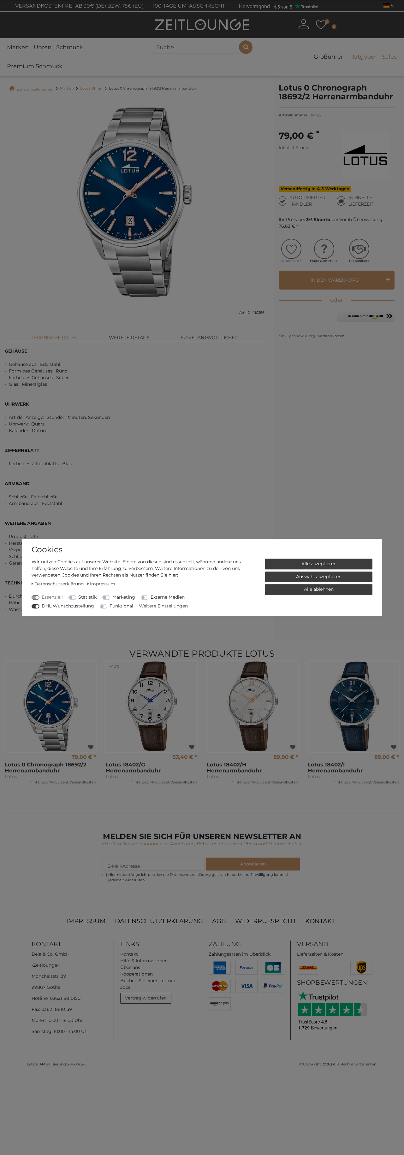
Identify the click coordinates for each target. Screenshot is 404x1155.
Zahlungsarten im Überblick (239, 954)
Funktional (121, 606)
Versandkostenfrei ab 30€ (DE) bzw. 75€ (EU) (79, 6)
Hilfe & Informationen (144, 961)
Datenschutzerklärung (159, 921)
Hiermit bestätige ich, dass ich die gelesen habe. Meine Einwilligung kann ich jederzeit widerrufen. (199, 877)
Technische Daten (55, 337)
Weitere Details (129, 337)
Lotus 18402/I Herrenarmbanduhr (335, 767)
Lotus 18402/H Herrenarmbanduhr (234, 767)
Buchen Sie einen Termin (147, 980)
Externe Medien (168, 597)
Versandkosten (331, 336)
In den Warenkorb (335, 280)
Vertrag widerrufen (146, 998)
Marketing (123, 597)
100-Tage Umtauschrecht (188, 6)
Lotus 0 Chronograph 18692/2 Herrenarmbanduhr (45, 767)
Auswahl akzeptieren (319, 576)
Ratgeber (363, 56)
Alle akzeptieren (318, 563)
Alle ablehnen (319, 589)
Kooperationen (136, 974)
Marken (18, 47)
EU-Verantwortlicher (209, 337)
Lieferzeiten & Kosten (320, 954)
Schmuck (69, 47)
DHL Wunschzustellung (68, 606)
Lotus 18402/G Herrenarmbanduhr (133, 767)
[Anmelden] (303, 24)
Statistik (87, 597)
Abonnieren (253, 864)
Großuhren (329, 56)
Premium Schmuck (34, 66)
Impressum (86, 921)
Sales (389, 56)
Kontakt (320, 921)
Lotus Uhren (91, 88)
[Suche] (245, 47)
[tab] (54, 335)
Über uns (130, 967)
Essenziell (52, 597)
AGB (219, 921)
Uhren (42, 47)
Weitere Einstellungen (163, 606)
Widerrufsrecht (265, 921)
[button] (366, 318)
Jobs (125, 987)
